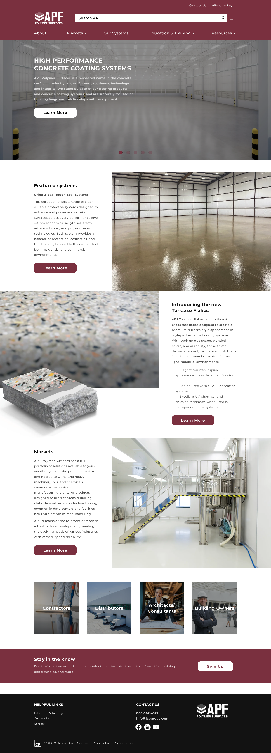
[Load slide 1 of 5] (120, 152)
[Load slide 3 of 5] (135, 152)
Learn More (55, 112)
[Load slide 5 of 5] (150, 152)
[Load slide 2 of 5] (128, 152)
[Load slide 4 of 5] (143, 152)
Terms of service (124, 743)
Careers (39, 723)
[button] (224, 5)
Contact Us (42, 718)
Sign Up (215, 666)
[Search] (223, 18)
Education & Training (48, 713)
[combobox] (151, 18)
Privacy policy (101, 743)
